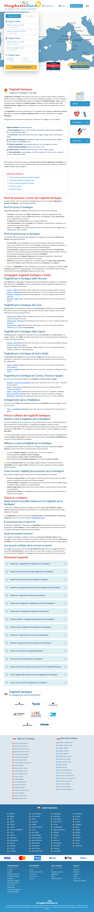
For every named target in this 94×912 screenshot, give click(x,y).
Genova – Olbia (12, 347)
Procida (77, 821)
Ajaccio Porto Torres (20, 746)
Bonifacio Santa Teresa (21, 751)
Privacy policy (11, 885)
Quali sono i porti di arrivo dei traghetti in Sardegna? (29, 579)
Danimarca (13, 837)
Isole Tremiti (57, 821)
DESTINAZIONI (49, 808)
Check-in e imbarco (15, 186)
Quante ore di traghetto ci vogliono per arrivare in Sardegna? (32, 603)
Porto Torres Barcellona (66, 775)
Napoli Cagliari (19, 779)
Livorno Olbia (18, 776)
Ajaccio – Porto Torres (14, 387)
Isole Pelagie (57, 819)
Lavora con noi (33, 876)
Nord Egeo (57, 845)
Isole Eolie (57, 816)
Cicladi (12, 821)
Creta (11, 832)
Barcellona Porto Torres (22, 749)
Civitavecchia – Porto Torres (16, 321)
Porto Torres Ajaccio (65, 773)
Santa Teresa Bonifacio (65, 789)
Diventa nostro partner (35, 872)
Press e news (77, 878)
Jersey (56, 824)
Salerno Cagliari (19, 793)
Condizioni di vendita (13, 876)
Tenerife (78, 837)
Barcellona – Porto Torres (15, 396)
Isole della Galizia (37, 851)
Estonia (12, 843)
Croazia (12, 835)
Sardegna (78, 824)
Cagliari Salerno (63, 753)
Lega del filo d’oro (56, 878)
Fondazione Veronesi (57, 872)
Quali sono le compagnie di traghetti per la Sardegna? (29, 611)
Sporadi (77, 832)
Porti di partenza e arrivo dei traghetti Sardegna (24, 177)
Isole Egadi (57, 813)
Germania (13, 851)
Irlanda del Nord (37, 827)
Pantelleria (78, 813)
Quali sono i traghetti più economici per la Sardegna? (29, 635)
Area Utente (77, 6)
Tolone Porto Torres (20, 798)
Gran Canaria (36, 816)
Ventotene (78, 845)
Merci (64, 6)
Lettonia (56, 832)
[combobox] (21, 27)
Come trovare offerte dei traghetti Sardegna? (26, 651)
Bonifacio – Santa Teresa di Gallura (18, 382)
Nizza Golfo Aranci (20, 782)
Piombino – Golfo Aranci (15, 294)
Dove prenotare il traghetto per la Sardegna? (26, 659)
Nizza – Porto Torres (13, 393)
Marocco (56, 840)
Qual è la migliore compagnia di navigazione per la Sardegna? (32, 619)
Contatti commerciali (13, 874)
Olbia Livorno (62, 767)
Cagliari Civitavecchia (65, 745)
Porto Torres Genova (65, 781)
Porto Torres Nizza (64, 784)
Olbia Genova (62, 764)
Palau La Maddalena (64, 770)
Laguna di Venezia (59, 829)
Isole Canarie (36, 848)
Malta (55, 837)
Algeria (12, 816)
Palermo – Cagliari (13, 369)
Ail (52, 869)
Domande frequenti (15, 189)
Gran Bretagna (36, 813)
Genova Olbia (18, 765)
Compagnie (10, 878)
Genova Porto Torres (21, 768)
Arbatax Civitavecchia (65, 742)
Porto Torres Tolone (64, 786)
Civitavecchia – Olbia (14, 316)
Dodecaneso (14, 840)
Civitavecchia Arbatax (21, 754)
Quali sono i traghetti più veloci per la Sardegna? (27, 595)
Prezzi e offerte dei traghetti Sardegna (21, 183)
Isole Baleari (35, 845)
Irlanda (34, 824)
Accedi (31, 869)
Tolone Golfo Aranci (20, 795)
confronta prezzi (21, 67)
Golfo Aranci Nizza (64, 759)
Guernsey (35, 821)
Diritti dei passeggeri (13, 891)
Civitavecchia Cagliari (21, 757)
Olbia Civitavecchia (64, 762)
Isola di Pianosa (37, 840)
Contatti (9, 872)
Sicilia (77, 827)
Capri (11, 819)
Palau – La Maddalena (14, 409)
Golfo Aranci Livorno (65, 756)
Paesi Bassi (57, 851)
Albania (12, 813)
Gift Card (32, 878)
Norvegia (56, 848)
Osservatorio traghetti (79, 880)
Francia (12, 848)
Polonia (77, 816)
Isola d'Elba (35, 832)
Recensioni (76, 869)
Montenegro (58, 843)
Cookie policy (11, 887)
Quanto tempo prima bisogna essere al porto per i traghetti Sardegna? (35, 667)
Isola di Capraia (36, 837)
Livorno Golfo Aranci (21, 773)
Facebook (76, 872)
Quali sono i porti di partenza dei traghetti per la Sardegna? (31, 571)
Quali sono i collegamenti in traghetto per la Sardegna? (30, 564)
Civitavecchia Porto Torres (22, 762)
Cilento (12, 824)
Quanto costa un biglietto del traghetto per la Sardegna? (30, 627)
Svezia (77, 835)
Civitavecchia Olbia (20, 760)
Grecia (34, 819)
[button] (88, 6)
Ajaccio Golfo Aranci (21, 743)
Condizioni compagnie (13, 880)
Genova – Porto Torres (14, 343)
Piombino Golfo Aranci (21, 790)
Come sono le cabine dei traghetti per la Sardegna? (28, 682)
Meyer (53, 876)
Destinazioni (48, 6)
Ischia (33, 829)
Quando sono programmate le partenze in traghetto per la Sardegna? (35, 587)
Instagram (76, 874)
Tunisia (77, 840)
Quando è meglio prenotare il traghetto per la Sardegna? (30, 643)
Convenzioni (32, 874)
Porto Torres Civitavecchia (66, 778)
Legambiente (54, 874)
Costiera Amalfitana (16, 829)
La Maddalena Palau (20, 771)
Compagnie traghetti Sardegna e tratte (21, 180)
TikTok (75, 876)
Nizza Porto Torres (20, 784)
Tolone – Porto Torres (14, 391)
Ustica (77, 843)
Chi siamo (10, 869)
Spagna (77, 829)
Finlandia (13, 845)
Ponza (77, 819)
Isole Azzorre (36, 843)
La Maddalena (58, 827)
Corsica (12, 827)
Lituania (56, 835)
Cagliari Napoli (63, 748)
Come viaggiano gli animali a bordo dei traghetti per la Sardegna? (33, 674)
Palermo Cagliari (19, 787)
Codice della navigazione (14, 889)
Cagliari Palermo (63, 751)
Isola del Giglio (36, 835)
